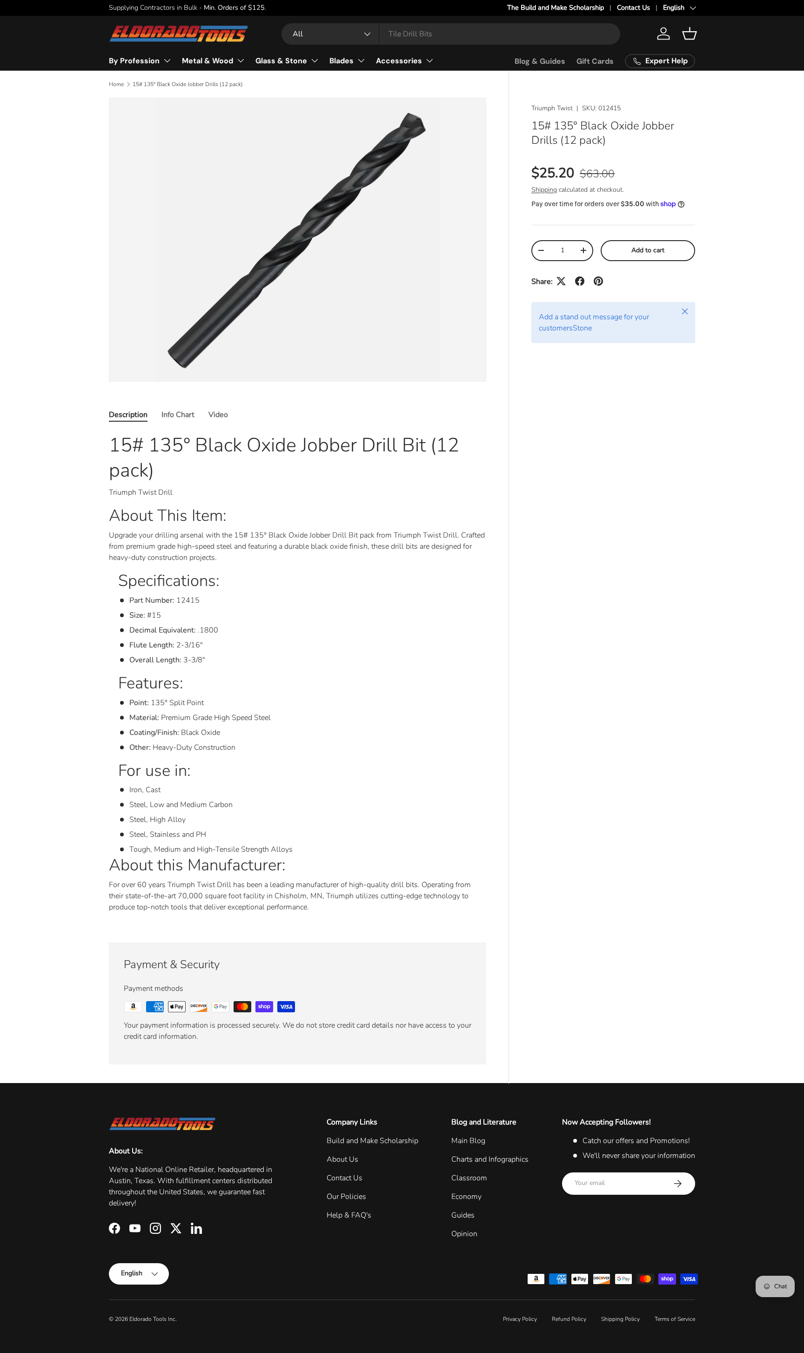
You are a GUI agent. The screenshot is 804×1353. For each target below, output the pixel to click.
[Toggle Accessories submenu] (429, 60)
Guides (463, 1215)
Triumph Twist (552, 108)
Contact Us (633, 7)
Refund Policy (569, 1319)
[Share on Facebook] (579, 281)
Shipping (544, 189)
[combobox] (450, 34)
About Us (342, 1159)
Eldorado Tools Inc (152, 1319)
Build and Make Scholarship (372, 1141)
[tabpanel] (297, 676)
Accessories (399, 61)
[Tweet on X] (561, 281)
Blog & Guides (540, 61)
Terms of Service (675, 1319)
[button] (689, 33)
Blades (341, 61)
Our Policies (346, 1196)
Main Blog (468, 1141)
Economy (466, 1196)
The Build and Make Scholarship (555, 7)
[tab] (128, 414)
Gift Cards (595, 61)
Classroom (469, 1178)
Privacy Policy (520, 1319)
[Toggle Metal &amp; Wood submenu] (240, 60)
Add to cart (647, 249)
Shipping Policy (620, 1319)
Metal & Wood (207, 61)
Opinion (464, 1234)
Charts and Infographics (490, 1159)
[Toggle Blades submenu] (361, 60)
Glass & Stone (281, 61)
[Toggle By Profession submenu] (167, 60)
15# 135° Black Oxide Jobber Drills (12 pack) (188, 84)
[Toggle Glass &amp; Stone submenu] (314, 60)
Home (116, 84)
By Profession (134, 61)
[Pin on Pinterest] (598, 281)
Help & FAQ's (349, 1215)
